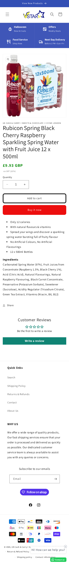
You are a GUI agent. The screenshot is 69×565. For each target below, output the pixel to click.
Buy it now (35, 210)
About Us (12, 410)
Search (11, 377)
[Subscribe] (56, 479)
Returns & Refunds (18, 394)
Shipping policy (24, 557)
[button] (7, 14)
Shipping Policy (16, 386)
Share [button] (10, 305)
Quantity (7, 177)
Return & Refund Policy (18, 551)
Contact (12, 402)
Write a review (34, 341)
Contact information (45, 557)
